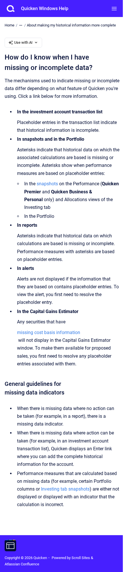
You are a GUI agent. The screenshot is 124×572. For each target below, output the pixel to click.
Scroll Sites (81, 558)
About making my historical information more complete (71, 25)
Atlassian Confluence (22, 564)
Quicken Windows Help (44, 8)
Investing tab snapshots (65, 489)
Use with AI (23, 42)
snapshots (47, 183)
